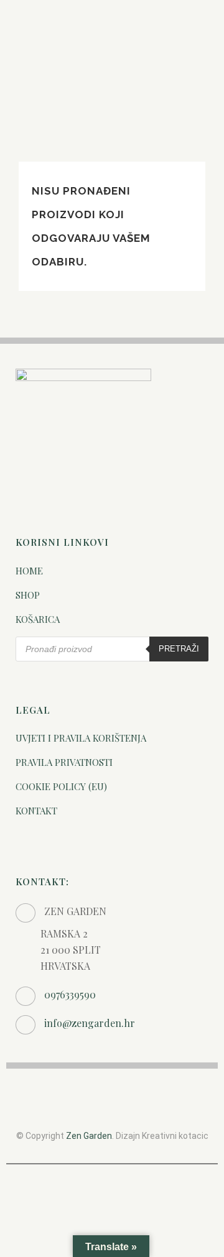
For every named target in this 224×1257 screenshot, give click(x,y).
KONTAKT (36, 810)
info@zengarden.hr (89, 1022)
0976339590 (70, 994)
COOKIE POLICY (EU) (61, 786)
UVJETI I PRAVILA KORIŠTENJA (81, 738)
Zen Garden (89, 1136)
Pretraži (179, 648)
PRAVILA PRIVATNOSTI (64, 762)
